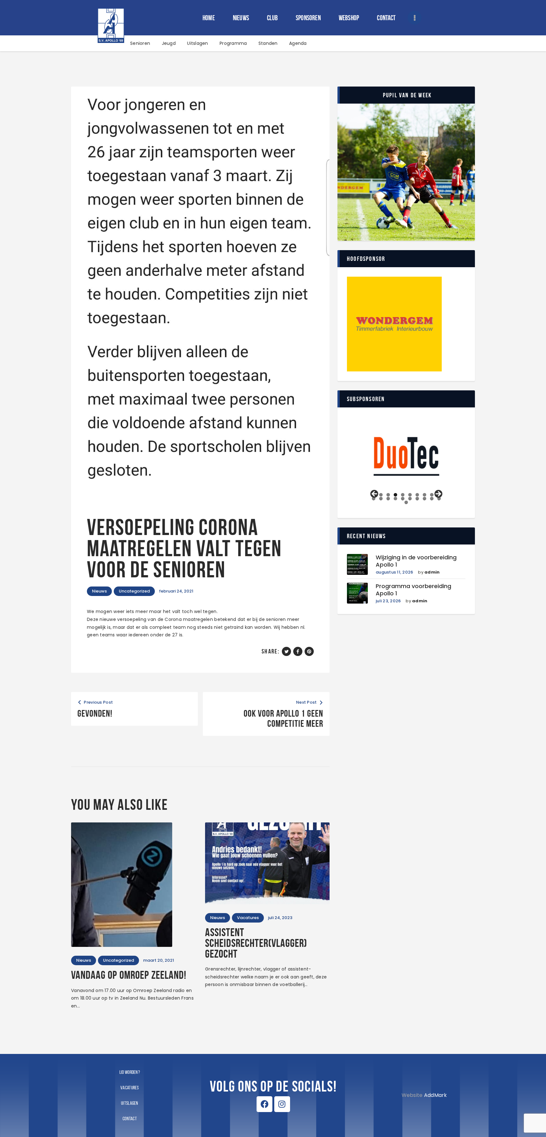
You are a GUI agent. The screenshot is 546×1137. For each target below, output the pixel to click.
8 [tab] (424, 494)
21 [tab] (406, 502)
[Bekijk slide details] (406, 456)
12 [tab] (381, 498)
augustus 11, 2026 (394, 572)
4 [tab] (395, 494)
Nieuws (99, 591)
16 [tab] (409, 498)
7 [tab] (417, 494)
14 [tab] (395, 498)
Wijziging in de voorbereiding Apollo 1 (416, 561)
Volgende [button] (438, 494)
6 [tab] (410, 494)
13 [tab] (388, 498)
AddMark (435, 1095)
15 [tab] (402, 498)
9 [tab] (432, 494)
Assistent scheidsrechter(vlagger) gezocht (256, 943)
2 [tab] (381, 494)
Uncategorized (134, 591)
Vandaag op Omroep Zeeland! (128, 975)
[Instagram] (282, 1104)
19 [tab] (431, 498)
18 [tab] (424, 498)
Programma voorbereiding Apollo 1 (413, 590)
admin (432, 572)
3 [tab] (388, 494)
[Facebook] (264, 1104)
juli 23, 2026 (388, 601)
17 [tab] (417, 498)
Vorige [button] (374, 494)
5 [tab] (402, 494)
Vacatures (248, 918)
